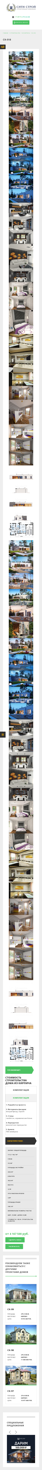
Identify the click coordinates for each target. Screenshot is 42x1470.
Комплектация (21, 1090)
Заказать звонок (22, 22)
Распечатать (14, 1246)
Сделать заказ (15, 1240)
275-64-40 (22, 17)
